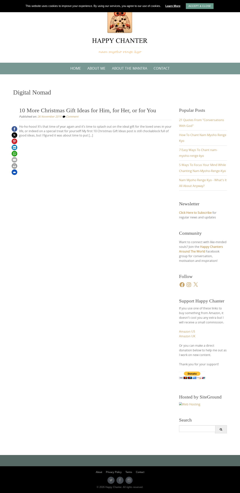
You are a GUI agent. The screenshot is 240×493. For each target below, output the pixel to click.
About (99, 472)
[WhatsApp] (14, 153)
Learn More (172, 5)
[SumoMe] (14, 172)
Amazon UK (187, 336)
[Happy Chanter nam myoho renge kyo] (120, 30)
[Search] (221, 429)
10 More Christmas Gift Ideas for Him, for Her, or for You (87, 110)
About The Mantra (129, 68)
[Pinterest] (14, 141)
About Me (96, 68)
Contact (162, 68)
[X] (14, 135)
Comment (72, 116)
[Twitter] (111, 480)
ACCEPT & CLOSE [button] (199, 5)
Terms (128, 472)
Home (75, 68)
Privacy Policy (114, 472)
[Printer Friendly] (14, 166)
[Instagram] (129, 480)
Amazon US (187, 332)
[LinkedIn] (14, 147)
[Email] (14, 160)
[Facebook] (14, 129)
